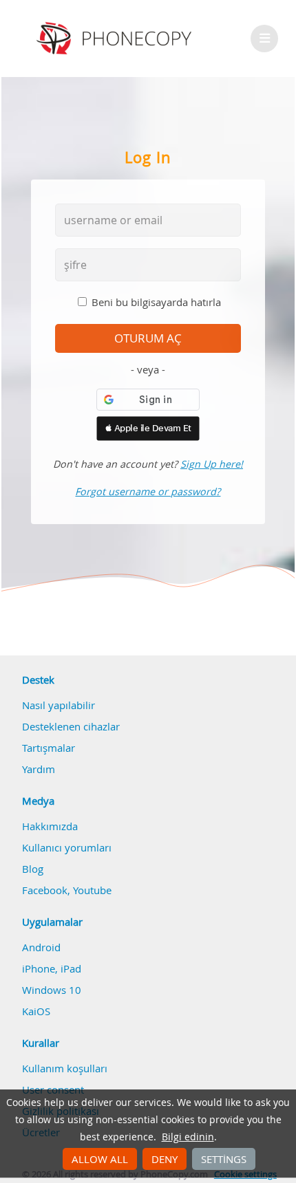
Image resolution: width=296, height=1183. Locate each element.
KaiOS (36, 1011)
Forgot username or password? (147, 491)
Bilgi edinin (188, 1137)
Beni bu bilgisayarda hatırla (156, 302)
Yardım (38, 769)
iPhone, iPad (51, 968)
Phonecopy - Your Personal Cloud (116, 38)
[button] (148, 428)
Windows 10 (51, 990)
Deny (164, 1159)
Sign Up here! (211, 463)
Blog (32, 869)
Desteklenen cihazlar (71, 726)
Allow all (100, 1159)
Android (41, 947)
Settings (223, 1159)
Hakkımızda (50, 826)
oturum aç (148, 338)
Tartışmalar (48, 748)
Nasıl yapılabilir (58, 705)
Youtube (92, 890)
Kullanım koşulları (64, 1068)
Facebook (44, 890)
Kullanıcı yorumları (67, 847)
